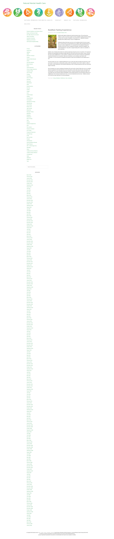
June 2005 (29, 516)
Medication (29, 113)
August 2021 (29, 186)
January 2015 (29, 321)
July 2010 (28, 413)
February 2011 (29, 401)
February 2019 (29, 237)
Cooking (28, 74)
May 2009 (28, 436)
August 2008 (29, 452)
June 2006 (29, 496)
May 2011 (28, 396)
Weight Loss (29, 159)
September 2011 (30, 389)
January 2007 (29, 484)
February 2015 (29, 319)
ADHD (28, 53)
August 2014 (29, 329)
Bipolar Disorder (30, 64)
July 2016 (28, 290)
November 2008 (30, 447)
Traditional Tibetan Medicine (32, 152)
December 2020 (30, 200)
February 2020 (29, 217)
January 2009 (29, 443)
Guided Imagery (30, 94)
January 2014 (29, 341)
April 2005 (29, 520)
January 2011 (29, 402)
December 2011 (30, 384)
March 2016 (29, 297)
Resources (53, 532)
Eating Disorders (30, 86)
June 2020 (29, 210)
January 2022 (29, 178)
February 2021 (29, 196)
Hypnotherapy (29, 103)
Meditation (58, 78)
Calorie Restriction (30, 67)
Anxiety (28, 57)
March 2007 (29, 481)
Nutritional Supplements (31, 123)
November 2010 (30, 406)
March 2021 (29, 195)
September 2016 (30, 287)
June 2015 (29, 312)
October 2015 (29, 305)
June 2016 (29, 292)
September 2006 (30, 491)
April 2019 (29, 234)
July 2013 (28, 351)
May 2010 (28, 416)
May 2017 (28, 273)
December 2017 (30, 261)
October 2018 (29, 244)
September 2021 (30, 185)
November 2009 (30, 426)
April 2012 (29, 377)
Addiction (28, 52)
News (67, 78)
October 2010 (29, 407)
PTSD (28, 135)
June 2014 (29, 333)
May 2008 (28, 457)
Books (28, 65)
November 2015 (30, 304)
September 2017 (30, 266)
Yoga (28, 161)
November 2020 (30, 202)
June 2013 (29, 353)
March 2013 (29, 358)
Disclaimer (48, 532)
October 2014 (29, 326)
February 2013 (29, 360)
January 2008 (29, 464)
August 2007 (29, 472)
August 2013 (29, 350)
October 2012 (29, 367)
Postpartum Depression (31, 132)
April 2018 (29, 254)
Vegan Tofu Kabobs (30, 36)
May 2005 (28, 518)
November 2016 (30, 283)
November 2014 (30, 324)
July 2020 (28, 208)
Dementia (28, 79)
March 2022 (29, 174)
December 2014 (30, 322)
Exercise (28, 87)
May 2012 (28, 375)
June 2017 (29, 271)
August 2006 (29, 493)
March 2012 (29, 379)
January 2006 (29, 504)
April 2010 (29, 418)
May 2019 (28, 232)
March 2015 (29, 317)
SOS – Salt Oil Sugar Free (32, 145)
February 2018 (29, 258)
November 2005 (30, 508)
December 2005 (30, 506)
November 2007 (30, 467)
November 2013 (30, 345)
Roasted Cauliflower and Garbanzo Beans (35, 31)
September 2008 (30, 450)
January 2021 (29, 198)
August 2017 (29, 268)
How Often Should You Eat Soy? (33, 34)
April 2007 (29, 479)
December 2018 (30, 241)
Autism (28, 60)
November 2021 (30, 181)
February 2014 (29, 339)
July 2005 (28, 515)
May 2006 (28, 498)
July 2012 (28, 372)
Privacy (45, 532)
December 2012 (30, 363)
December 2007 (30, 465)
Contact (42, 532)
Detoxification (29, 82)
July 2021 (28, 188)
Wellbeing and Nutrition (31, 39)
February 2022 (29, 176)
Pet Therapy (29, 130)
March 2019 (29, 236)
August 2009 (29, 431)
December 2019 (30, 220)
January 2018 (29, 259)
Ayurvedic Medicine (30, 62)
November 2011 (30, 385)
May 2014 (28, 334)
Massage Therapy (30, 111)
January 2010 (29, 423)
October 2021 (29, 183)
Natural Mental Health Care (34, 3)
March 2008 (29, 460)
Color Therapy (29, 72)
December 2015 (30, 302)
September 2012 (30, 368)
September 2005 (30, 511)
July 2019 (28, 229)
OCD (28, 125)
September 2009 (30, 430)
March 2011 (29, 399)
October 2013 (29, 346)
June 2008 (29, 455)
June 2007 (29, 476)
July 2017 (28, 270)
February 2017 (29, 278)
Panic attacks (29, 127)
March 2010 (29, 419)
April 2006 (29, 499)
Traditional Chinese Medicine (32, 150)
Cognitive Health (30, 70)
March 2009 (29, 440)
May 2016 (28, 293)
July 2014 (28, 331)
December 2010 (30, 404)
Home (39, 532)
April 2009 (29, 438)
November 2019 (30, 222)
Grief (28, 93)
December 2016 (30, 282)
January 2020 (29, 219)
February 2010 (29, 421)
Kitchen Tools (29, 106)
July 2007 (28, 474)
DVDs (28, 84)
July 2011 (28, 392)
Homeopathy (29, 99)
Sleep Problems (30, 144)
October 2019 (29, 224)
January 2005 (29, 525)
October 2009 (29, 428)
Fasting (54, 78)
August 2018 (29, 248)
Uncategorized (29, 154)
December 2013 (30, 343)
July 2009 (28, 433)
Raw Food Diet (29, 137)
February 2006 (29, 503)
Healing (28, 96)
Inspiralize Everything (31, 38)
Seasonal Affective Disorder (32, 142)
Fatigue (28, 91)
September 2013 (30, 348)
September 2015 (30, 307)
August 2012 (29, 370)
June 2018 (29, 251)
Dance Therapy (30, 77)
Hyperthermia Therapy (31, 101)
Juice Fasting (29, 104)
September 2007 (30, 470)
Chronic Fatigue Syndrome (32, 69)
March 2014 (29, 338)
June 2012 (29, 373)
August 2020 (29, 207)
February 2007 (29, 482)
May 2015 (28, 314)
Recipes (28, 138)
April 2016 (29, 295)
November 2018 (30, 242)
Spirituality (70, 78)
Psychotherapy (29, 133)
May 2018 (28, 253)
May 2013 (28, 355)
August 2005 (29, 513)
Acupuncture (29, 50)
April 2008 (29, 459)
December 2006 (30, 486)
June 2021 (29, 190)
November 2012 (30, 365)
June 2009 (29, 435)
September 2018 (30, 246)
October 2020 (29, 203)
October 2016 (29, 285)
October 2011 (29, 387)
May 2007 (28, 477)
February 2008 (29, 462)
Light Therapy (29, 108)
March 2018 (29, 256)
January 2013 (29, 362)
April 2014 (29, 336)
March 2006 (29, 501)
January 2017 (29, 280)
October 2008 (29, 448)
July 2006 (28, 494)
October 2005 (29, 510)
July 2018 (28, 249)
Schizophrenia (29, 140)
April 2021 (29, 193)
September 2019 (30, 225)
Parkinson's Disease (30, 128)
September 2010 (30, 409)
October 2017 (29, 265)
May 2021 (28, 191)
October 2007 (29, 469)
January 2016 (29, 300)
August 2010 (29, 411)
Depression (29, 81)
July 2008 (28, 453)
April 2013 (29, 356)
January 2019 (29, 239)
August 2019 (29, 227)
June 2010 (29, 414)
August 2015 (29, 309)
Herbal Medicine (30, 98)
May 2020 (28, 212)
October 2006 (29, 489)
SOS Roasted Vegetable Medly (32, 41)
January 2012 (29, 382)
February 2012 (29, 380)
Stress (28, 149)
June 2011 (29, 394)
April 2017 (29, 275)
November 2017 (30, 263)
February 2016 (29, 299)
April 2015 (29, 316)
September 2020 (30, 205)
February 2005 (29, 523)
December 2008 (30, 445)
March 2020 (29, 215)
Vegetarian (29, 157)
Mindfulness (63, 78)
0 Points (28, 48)
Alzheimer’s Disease (30, 55)
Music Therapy (29, 118)
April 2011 (28, 397)
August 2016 (29, 288)
